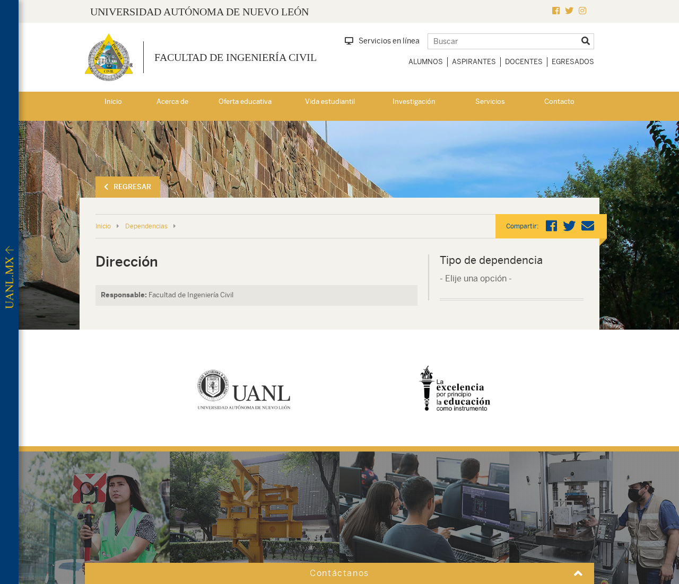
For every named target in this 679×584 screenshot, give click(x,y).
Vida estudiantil (330, 101)
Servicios (490, 101)
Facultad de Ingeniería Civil (235, 57)
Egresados (573, 62)
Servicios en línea (389, 41)
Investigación (414, 101)
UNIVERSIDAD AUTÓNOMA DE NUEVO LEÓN (199, 11)
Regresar (132, 187)
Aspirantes (474, 62)
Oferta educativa (245, 101)
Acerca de (172, 101)
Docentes (524, 62)
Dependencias (146, 226)
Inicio (113, 101)
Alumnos (425, 62)
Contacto (559, 101)
